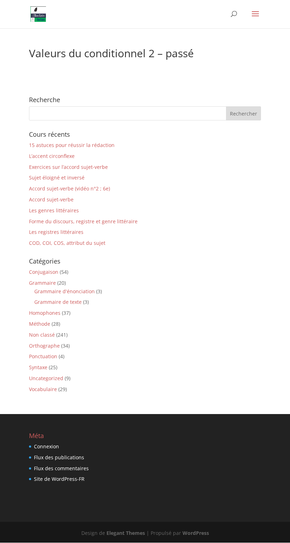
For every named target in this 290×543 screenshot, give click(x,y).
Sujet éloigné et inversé (57, 177)
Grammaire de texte (58, 302)
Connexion (46, 446)
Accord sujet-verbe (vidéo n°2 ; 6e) (69, 188)
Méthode (39, 323)
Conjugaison (43, 271)
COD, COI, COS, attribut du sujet (67, 243)
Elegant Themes (125, 533)
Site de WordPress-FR (59, 479)
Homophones (44, 312)
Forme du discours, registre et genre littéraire (83, 221)
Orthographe (44, 345)
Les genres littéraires (54, 210)
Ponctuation (43, 356)
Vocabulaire (43, 389)
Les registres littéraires (56, 232)
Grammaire (42, 282)
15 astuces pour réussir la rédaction (72, 145)
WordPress (195, 533)
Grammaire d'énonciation (64, 291)
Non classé (42, 334)
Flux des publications (59, 457)
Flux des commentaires (61, 468)
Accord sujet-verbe (51, 199)
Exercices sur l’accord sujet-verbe (68, 167)
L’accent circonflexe (52, 156)
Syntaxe (38, 367)
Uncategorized (46, 378)
